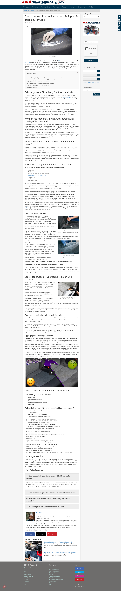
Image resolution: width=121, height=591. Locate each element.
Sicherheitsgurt (67, 97)
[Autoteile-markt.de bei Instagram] (119, 26)
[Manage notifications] (4, 586)
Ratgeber (65, 7)
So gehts (26, 578)
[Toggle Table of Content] (75, 73)
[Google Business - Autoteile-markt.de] (119, 29)
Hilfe (25, 571)
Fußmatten (27, 208)
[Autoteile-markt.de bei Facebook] (119, 16)
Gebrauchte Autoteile (54, 576)
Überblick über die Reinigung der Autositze (37, 85)
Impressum (26, 581)
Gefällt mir (80, 568)
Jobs (50, 584)
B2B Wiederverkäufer (54, 571)
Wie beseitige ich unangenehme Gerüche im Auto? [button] (46, 507)
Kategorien (82, 7)
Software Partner (53, 572)
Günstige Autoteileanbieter (56, 579)
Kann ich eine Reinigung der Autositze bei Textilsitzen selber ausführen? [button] (48, 477)
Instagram (79, 576)
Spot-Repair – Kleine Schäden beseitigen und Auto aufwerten (60, 552)
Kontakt (26, 579)
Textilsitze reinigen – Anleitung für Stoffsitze (38, 81)
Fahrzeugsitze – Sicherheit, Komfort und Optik (38, 76)
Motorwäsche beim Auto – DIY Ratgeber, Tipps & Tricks (58, 542)
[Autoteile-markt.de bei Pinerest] (119, 23)
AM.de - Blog (26, 10)
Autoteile (35, 7)
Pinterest (79, 580)
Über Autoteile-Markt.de (30, 568)
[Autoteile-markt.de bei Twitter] (119, 20)
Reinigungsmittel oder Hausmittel (37, 175)
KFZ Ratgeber (52, 582)
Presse (51, 574)
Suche (91, 7)
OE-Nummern (27, 574)
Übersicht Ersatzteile (54, 578)
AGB (25, 584)
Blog (25, 572)
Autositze (27, 62)
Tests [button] (72, 7)
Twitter (79, 572)
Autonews (56, 7)
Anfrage (51, 568)
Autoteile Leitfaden (28, 576)
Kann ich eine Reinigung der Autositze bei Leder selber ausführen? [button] (52, 493)
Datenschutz (27, 586)
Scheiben (60, 61)
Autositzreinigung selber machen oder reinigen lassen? (40, 80)
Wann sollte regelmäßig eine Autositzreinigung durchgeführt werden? (44, 78)
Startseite (26, 7)
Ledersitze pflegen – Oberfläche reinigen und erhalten (40, 83)
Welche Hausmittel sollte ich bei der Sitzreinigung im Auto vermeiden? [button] (48, 499)
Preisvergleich (46, 7)
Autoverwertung (53, 581)
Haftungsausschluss (32, 87)
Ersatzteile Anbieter (54, 569)
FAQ (25, 569)
